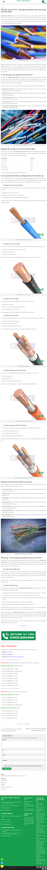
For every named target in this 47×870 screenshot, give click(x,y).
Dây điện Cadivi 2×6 (40, 829)
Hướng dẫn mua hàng (28, 810)
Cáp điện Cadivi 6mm (40, 850)
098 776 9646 (10, 669)
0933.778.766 (16, 665)
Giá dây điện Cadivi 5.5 (40, 849)
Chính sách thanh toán (29, 809)
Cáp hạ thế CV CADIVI (28, 817)
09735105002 (10, 705)
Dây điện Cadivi (39, 803)
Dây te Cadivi (38, 809)
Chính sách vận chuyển (29, 804)
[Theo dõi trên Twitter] (40, 867)
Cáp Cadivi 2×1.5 (39, 828)
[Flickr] (46, 869)
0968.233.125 (10, 702)
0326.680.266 (10, 680)
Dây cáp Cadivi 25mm (40, 863)
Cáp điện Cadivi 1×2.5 (40, 819)
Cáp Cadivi (3, 780)
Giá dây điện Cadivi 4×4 (41, 841)
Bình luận (4, 739)
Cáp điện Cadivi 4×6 (40, 844)
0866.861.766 (10, 676)
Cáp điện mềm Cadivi (40, 807)
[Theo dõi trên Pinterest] (43, 867)
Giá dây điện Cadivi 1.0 (40, 813)
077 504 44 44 (10, 673)
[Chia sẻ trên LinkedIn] (29, 724)
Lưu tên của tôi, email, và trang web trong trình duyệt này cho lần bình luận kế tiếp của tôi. (23, 765)
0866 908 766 (10, 685)
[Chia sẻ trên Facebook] (20, 724)
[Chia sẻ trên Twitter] (22, 724)
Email (3, 755)
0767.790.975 (10, 700)
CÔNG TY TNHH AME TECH (23, 1)
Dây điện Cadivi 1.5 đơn (40, 818)
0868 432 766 (10, 715)
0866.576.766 (10, 683)
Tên (3, 749)
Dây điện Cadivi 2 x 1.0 (40, 825)
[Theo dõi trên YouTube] (43, 869)
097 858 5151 (10, 697)
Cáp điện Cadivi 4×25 (40, 847)
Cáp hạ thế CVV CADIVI (29, 819)
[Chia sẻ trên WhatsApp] (18, 724)
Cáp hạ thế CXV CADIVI (29, 820)
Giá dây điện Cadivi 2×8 (41, 831)
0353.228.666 (9, 652)
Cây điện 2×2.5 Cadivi (40, 827)
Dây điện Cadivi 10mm (40, 859)
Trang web (4, 760)
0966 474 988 (10, 671)
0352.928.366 (10, 678)
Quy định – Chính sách (5, 787)
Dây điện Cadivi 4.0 (40, 843)
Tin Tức (2, 789)
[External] (2, 859)
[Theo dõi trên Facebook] (37, 867)
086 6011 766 (10, 718)
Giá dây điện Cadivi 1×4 (40, 815)
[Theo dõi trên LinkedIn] (46, 867)
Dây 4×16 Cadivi (39, 846)
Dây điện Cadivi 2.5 (40, 821)
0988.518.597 (17, 708)
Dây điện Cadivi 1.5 (40, 816)
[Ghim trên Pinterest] (27, 724)
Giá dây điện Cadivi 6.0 (40, 851)
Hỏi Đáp (2, 784)
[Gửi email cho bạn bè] (25, 724)
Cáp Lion (2, 782)
